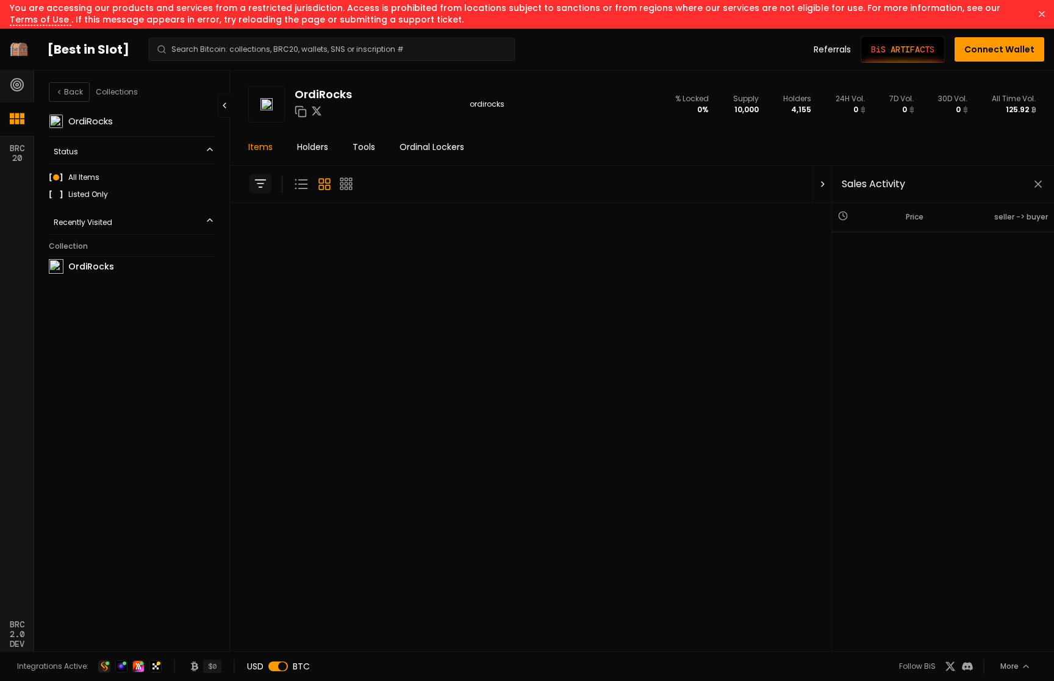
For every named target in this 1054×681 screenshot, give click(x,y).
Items (260, 147)
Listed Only (88, 194)
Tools (364, 147)
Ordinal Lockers (432, 147)
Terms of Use (40, 19)
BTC (301, 666)
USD (255, 666)
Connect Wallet (999, 49)
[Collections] (17, 119)
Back (73, 92)
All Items (83, 177)
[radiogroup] (132, 186)
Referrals (832, 49)
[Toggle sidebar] (260, 183)
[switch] (278, 666)
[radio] (56, 177)
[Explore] (17, 85)
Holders (312, 147)
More (1009, 666)
